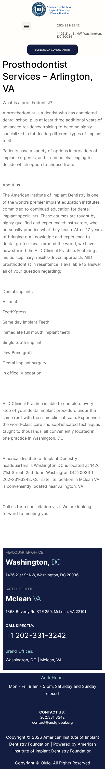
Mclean (18, 598)
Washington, (27, 562)
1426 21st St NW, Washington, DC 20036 (79, 35)
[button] (26, 26)
